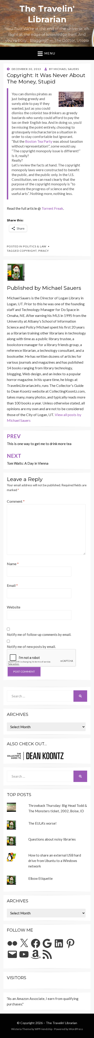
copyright (28, 250)
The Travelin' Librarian (61, 1023)
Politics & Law (34, 246)
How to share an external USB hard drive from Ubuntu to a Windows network (54, 860)
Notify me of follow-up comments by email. (39, 634)
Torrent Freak (52, 208)
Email (12, 585)
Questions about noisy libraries (52, 839)
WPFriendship (43, 1029)
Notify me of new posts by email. (31, 647)
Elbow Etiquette (40, 878)
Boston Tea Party (38, 141)
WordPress (76, 1029)
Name (13, 564)
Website (13, 607)
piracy (43, 250)
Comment (16, 501)
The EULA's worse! (42, 823)
